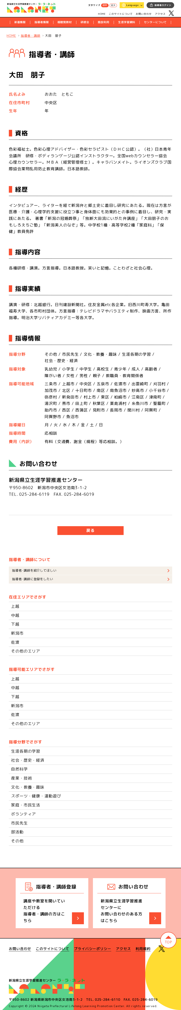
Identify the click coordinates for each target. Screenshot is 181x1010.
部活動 (17, 832)
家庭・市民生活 (25, 805)
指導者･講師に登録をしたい (32, 579)
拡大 (113, 5)
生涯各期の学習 (25, 751)
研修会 (85, 22)
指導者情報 (41, 22)
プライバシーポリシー (92, 948)
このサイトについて (121, 13)
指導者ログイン (163, 5)
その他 (17, 841)
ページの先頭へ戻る (168, 940)
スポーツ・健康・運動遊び (36, 796)
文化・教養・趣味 (27, 787)
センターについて (155, 22)
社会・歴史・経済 (27, 760)
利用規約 (143, 948)
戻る (90, 530)
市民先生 (19, 823)
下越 (15, 624)
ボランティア (23, 814)
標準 (105, 5)
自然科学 (19, 769)
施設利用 (103, 22)
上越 (15, 606)
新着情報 (20, 22)
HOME (102, 13)
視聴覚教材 (64, 22)
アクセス (160, 14)
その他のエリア (25, 651)
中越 (15, 615)
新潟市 (17, 633)
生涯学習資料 (126, 22)
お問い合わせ (144, 14)
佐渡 (15, 642)
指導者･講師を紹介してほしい (34, 570)
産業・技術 (21, 778)
